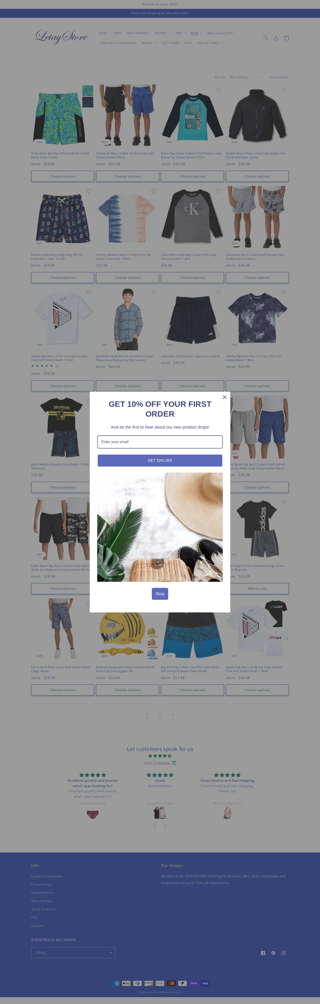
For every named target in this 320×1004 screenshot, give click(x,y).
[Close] (224, 397)
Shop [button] (160, 594)
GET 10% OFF (160, 461)
